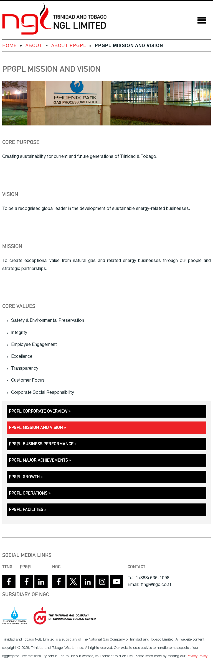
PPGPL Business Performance (41, 443)
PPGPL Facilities (26, 509)
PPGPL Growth (24, 476)
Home (9, 46)
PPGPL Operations (28, 493)
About (34, 46)
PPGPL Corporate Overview (38, 411)
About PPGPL (68, 46)
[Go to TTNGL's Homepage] (54, 20)
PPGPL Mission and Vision (51, 69)
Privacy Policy (196, 656)
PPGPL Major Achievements (38, 460)
